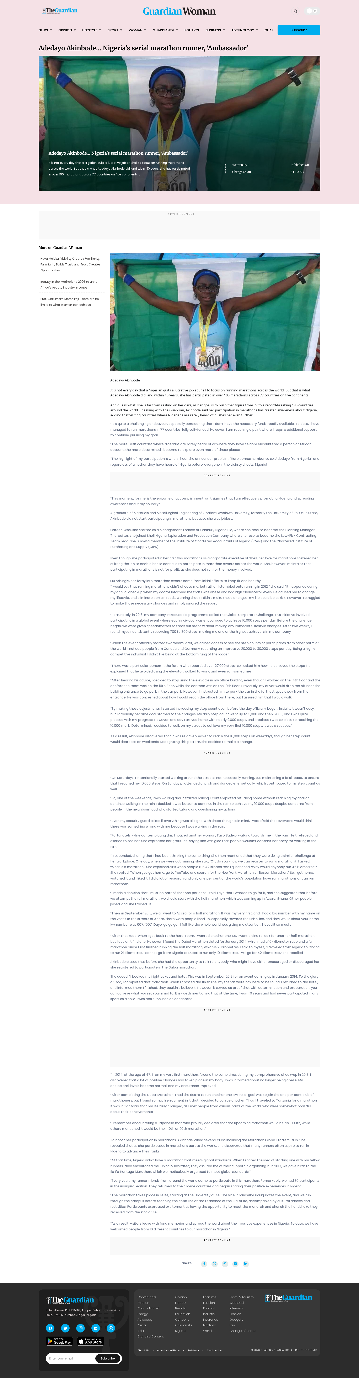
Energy (143, 1314)
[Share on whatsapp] (225, 1264)
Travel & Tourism (242, 1297)
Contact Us (214, 1350)
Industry (209, 1314)
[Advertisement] (179, 225)
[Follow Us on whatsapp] (111, 1328)
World (207, 1331)
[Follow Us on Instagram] (80, 1328)
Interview (236, 1308)
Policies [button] (192, 1350)
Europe (180, 1303)
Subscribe (299, 30)
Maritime (209, 1325)
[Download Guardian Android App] (59, 1341)
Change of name (243, 1331)
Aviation (143, 1303)
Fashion (209, 1303)
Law (232, 1325)
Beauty (180, 1308)
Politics (191, 30)
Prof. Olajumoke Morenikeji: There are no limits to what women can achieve (70, 302)
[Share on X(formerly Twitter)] (214, 1264)
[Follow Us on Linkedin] (95, 1328)
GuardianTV (164, 30)
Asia (141, 1331)
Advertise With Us (168, 1350)
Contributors (147, 1297)
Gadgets (236, 1320)
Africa (142, 1325)
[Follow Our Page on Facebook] (50, 1328)
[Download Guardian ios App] (90, 1341)
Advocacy (145, 1320)
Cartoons (182, 1320)
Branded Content (151, 1336)
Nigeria (180, 1331)
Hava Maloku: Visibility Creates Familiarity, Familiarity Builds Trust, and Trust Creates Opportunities (70, 264)
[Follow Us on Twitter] (65, 1328)
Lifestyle (90, 30)
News (44, 30)
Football (209, 1308)
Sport (113, 30)
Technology (243, 30)
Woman (136, 30)
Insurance (210, 1320)
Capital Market (148, 1308)
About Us (143, 1350)
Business (214, 30)
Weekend (237, 1303)
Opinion (65, 30)
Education (182, 1314)
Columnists (183, 1325)
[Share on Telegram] (235, 1264)
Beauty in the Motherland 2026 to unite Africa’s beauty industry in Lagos (69, 285)
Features (209, 1297)
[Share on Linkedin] (245, 1264)
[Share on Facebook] (204, 1264)
